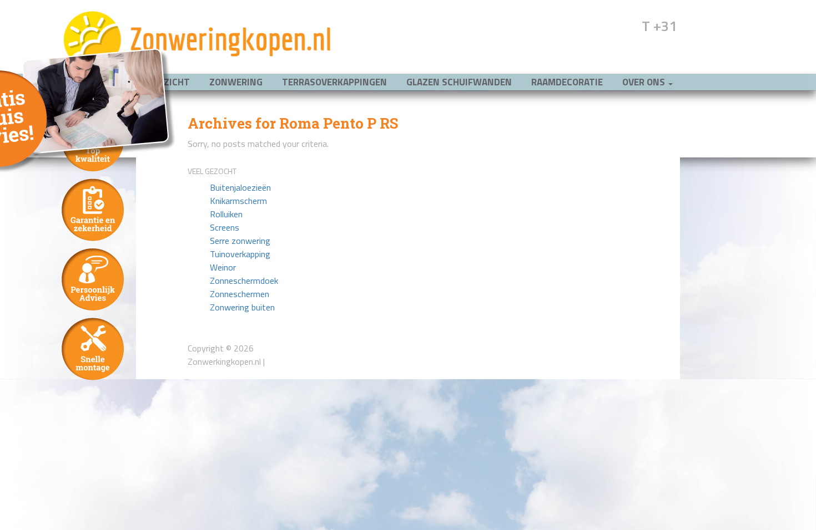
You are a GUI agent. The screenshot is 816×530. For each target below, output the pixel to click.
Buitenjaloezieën (240, 187)
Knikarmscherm (238, 200)
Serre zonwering (240, 240)
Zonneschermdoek (244, 280)
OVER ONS (644, 82)
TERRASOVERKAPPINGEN (334, 82)
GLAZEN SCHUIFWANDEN (459, 82)
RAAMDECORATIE (567, 82)
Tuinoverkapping (240, 254)
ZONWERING (236, 82)
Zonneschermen (239, 293)
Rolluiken (226, 214)
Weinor (223, 267)
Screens (224, 227)
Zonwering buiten (242, 307)
